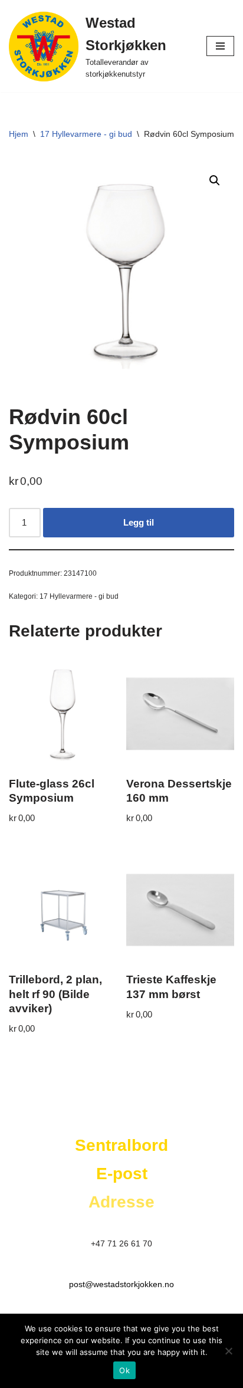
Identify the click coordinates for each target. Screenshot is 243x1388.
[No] (228, 1351)
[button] (214, 180)
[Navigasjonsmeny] (220, 46)
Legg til (138, 522)
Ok (124, 1370)
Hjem (18, 134)
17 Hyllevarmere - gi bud (86, 134)
